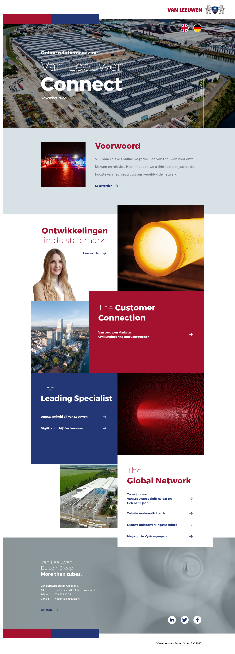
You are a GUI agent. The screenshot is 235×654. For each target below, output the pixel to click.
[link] (185, 28)
